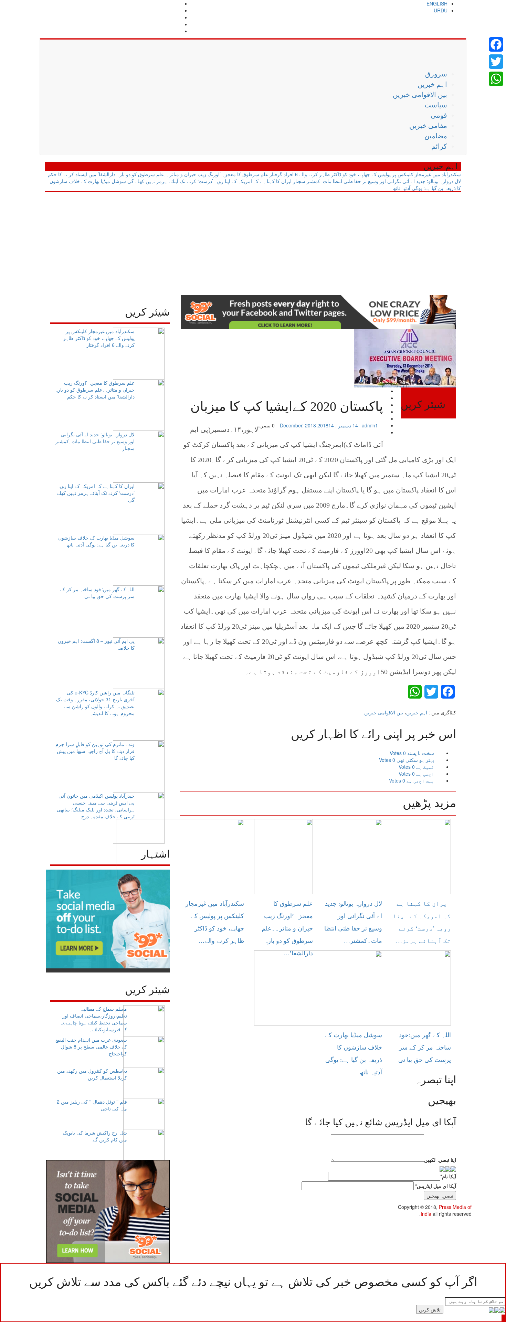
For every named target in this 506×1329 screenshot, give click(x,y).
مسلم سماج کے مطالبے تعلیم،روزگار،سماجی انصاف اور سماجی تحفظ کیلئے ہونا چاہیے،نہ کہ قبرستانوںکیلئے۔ (93, 1019)
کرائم (439, 146)
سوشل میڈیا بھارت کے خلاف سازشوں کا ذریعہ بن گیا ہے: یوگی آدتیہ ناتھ (96, 541)
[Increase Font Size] (187, 425)
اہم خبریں (432, 84)
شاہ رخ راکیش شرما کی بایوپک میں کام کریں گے (95, 1136)
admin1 (370, 425)
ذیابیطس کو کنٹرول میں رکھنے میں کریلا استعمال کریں (92, 1074)
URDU (440, 10)
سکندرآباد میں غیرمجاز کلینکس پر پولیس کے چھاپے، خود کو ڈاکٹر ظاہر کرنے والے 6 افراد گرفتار (365, 174)
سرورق (436, 74)
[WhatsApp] (496, 78)
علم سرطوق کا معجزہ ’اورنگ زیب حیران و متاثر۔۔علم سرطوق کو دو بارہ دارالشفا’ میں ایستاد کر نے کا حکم (158, 174)
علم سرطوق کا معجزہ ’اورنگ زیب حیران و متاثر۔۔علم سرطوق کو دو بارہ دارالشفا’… (287, 928)
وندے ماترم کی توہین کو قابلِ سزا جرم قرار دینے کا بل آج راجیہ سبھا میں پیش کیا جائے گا (95, 751)
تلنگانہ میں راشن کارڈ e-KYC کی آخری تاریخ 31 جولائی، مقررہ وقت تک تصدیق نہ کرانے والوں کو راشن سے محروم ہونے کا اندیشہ (95, 702)
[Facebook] (496, 44)
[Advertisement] (253, 243)
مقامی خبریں (428, 125)
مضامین (435, 136)
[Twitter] (496, 61)
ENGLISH (436, 3)
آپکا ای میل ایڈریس (435, 1185)
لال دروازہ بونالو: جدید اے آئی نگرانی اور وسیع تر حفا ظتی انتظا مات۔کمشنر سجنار (377, 181)
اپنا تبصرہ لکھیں (440, 1159)
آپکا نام (448, 1176)
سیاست (435, 105)
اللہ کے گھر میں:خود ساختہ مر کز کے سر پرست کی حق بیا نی (97, 592)
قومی (439, 115)
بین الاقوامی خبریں (420, 94)
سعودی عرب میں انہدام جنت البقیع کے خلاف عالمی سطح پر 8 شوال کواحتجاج (91, 1046)
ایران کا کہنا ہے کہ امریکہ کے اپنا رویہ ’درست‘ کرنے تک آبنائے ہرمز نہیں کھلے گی (209, 181)
